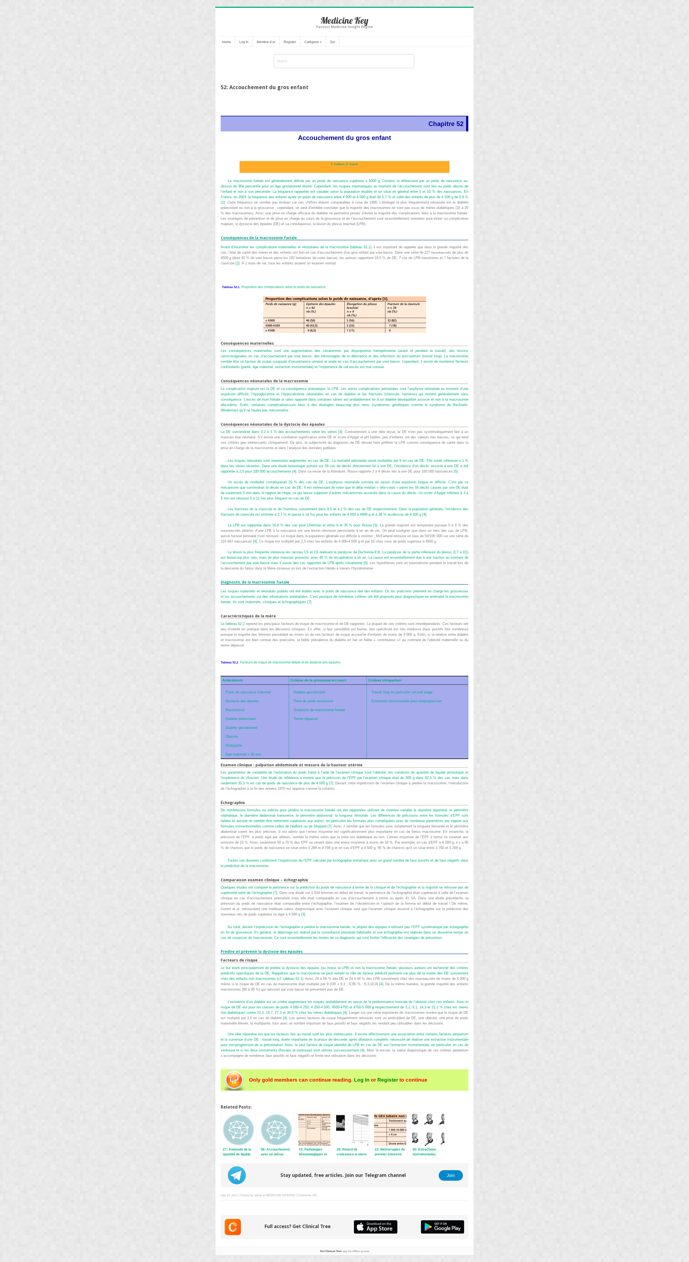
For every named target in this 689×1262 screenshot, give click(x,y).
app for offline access (344, 1251)
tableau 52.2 (235, 624)
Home (226, 42)
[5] (456, 471)
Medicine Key (344, 20)
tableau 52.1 (360, 247)
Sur (332, 42)
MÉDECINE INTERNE (280, 1195)
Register (290, 42)
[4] (340, 432)
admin (258, 1195)
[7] (309, 602)
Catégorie (313, 42)
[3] (303, 914)
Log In (243, 42)
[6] (366, 563)
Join (451, 1175)
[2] (237, 263)
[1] (223, 202)
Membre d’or (266, 42)
